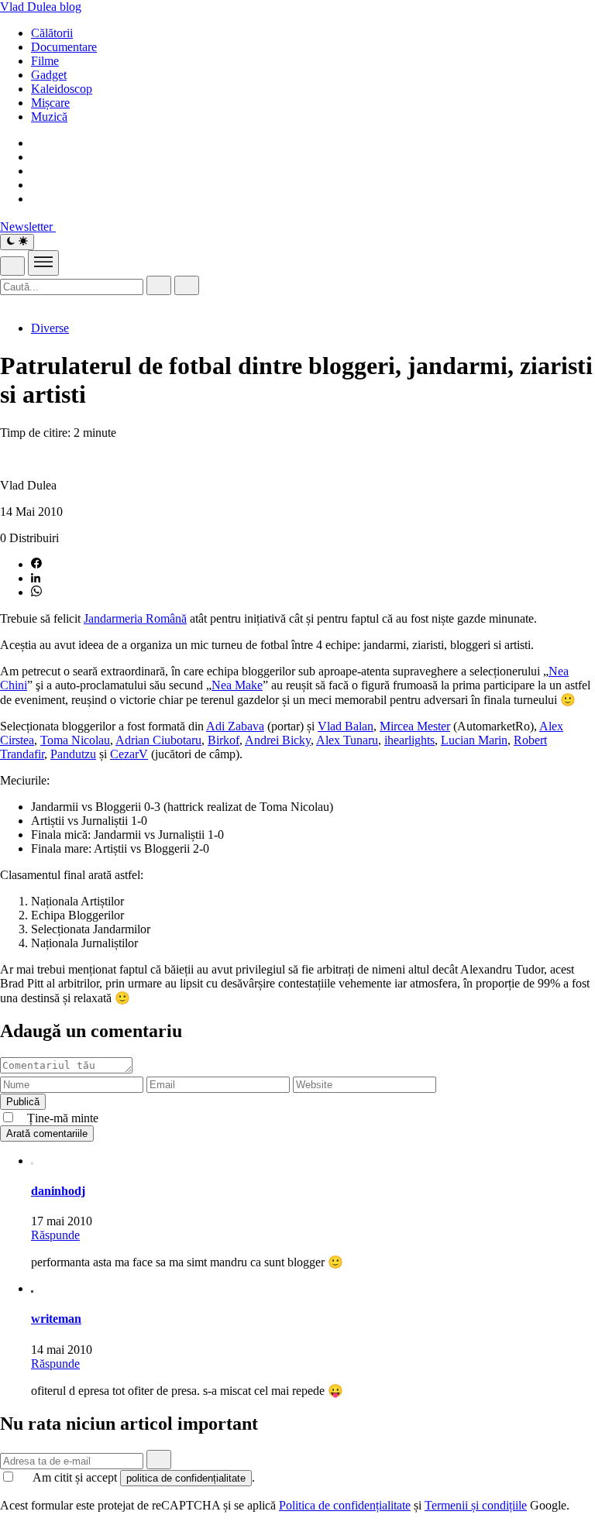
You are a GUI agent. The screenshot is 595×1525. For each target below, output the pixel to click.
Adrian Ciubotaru (158, 740)
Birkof (223, 740)
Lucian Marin (474, 740)
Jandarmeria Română (135, 618)
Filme (45, 60)
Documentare (64, 46)
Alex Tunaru (347, 740)
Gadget (49, 74)
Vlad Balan (345, 726)
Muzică (49, 116)
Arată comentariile (47, 1133)
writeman (56, 1318)
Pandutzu (73, 754)
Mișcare (50, 102)
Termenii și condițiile (476, 1505)
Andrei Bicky (278, 740)
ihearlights (409, 740)
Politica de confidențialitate (345, 1505)
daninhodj (58, 1190)
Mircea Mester (415, 726)
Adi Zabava (235, 726)
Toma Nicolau (75, 740)
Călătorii (52, 32)
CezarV (129, 754)
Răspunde (55, 1235)
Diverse (50, 328)
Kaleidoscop (61, 88)
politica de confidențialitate (186, 1478)
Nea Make (237, 685)
